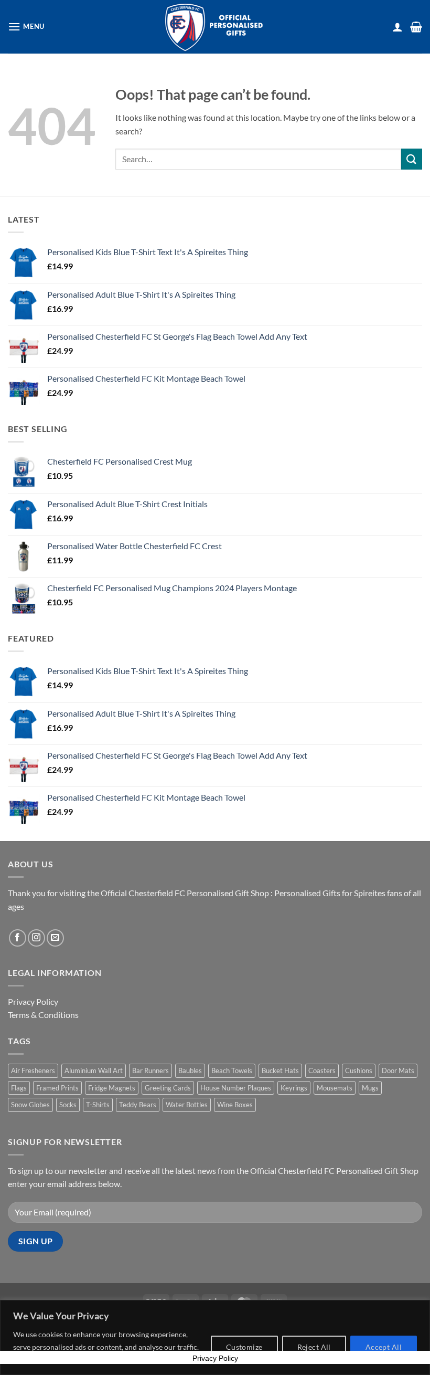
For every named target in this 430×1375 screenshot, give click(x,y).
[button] (26, 26)
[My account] (397, 26)
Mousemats (334, 1088)
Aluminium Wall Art (93, 1070)
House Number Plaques (235, 1088)
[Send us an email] (55, 938)
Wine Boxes (235, 1104)
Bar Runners (150, 1070)
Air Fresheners (33, 1070)
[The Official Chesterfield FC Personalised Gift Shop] (215, 27)
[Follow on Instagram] (36, 938)
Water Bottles (187, 1104)
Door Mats (398, 1070)
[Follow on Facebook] (17, 938)
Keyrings (294, 1088)
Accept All (384, 1346)
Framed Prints (57, 1088)
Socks (68, 1104)
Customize (244, 1346)
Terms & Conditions (43, 1015)
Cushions (358, 1070)
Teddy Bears (137, 1104)
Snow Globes (30, 1104)
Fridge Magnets (111, 1088)
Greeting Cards (168, 1088)
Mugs (370, 1088)
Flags (19, 1088)
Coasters (322, 1070)
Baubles (190, 1070)
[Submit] (411, 159)
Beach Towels (231, 1070)
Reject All (314, 1346)
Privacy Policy (33, 1001)
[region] (215, 1337)
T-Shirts (98, 1104)
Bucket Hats (280, 1070)
